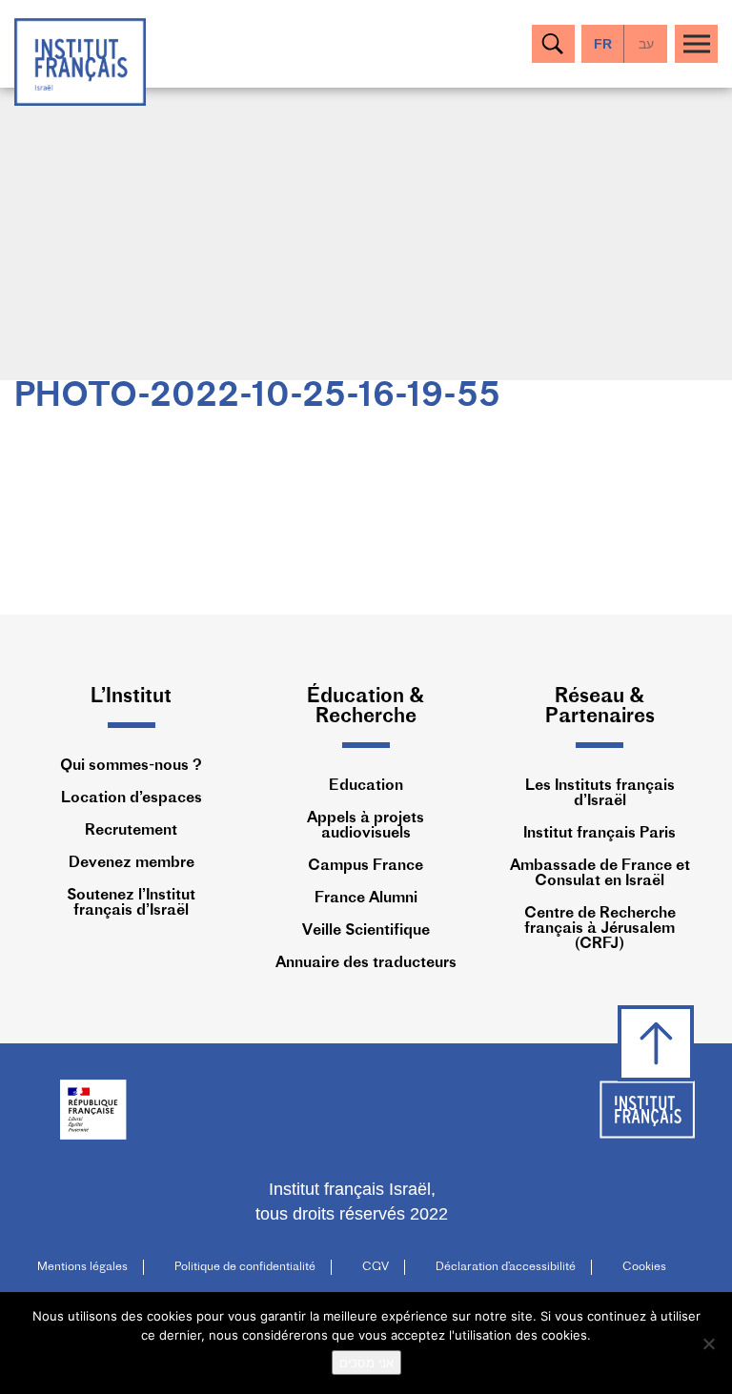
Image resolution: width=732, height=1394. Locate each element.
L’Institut (131, 697)
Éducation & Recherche (365, 707)
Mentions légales (82, 1267)
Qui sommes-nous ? (131, 766)
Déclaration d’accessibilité (506, 1267)
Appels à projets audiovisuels (365, 826)
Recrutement (131, 830)
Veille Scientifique (366, 931)
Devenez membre (131, 863)
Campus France (365, 866)
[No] (708, 1343)
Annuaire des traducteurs (366, 963)
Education (366, 786)
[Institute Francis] (80, 60)
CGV (375, 1267)
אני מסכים (366, 1362)
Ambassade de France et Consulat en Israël (600, 874)
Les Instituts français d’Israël (600, 793)
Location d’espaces (131, 798)
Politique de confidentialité (244, 1267)
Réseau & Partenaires (600, 707)
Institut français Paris (599, 833)
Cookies (644, 1267)
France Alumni (366, 898)
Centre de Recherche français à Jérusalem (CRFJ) (600, 929)
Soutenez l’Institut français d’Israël (131, 903)
